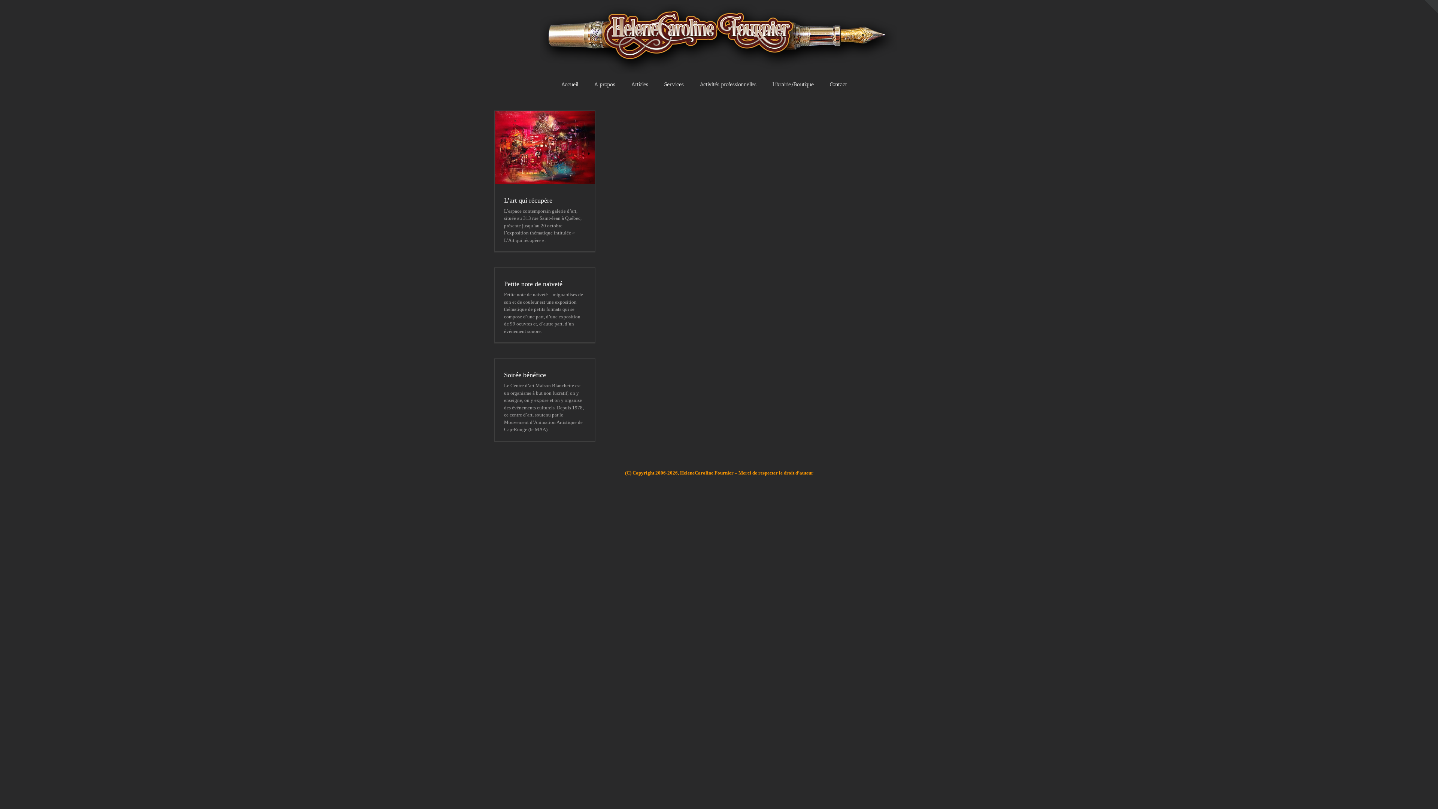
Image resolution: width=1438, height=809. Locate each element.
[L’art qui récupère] (545, 147)
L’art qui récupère (528, 200)
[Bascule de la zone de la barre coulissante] (1431, 6)
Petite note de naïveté (533, 284)
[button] (872, 84)
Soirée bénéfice (525, 375)
